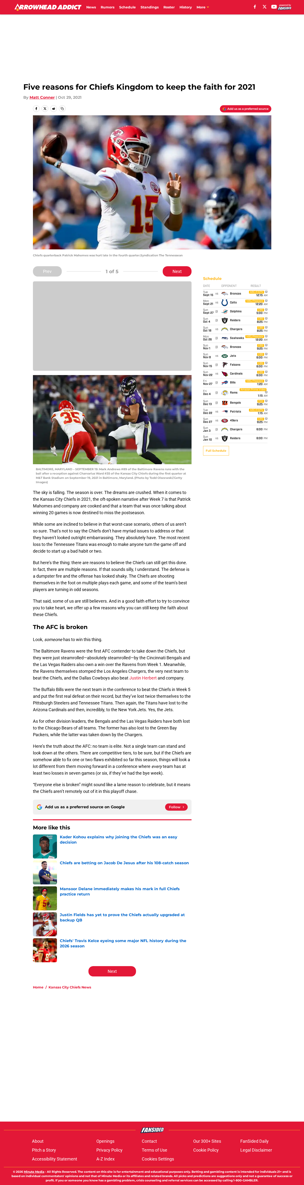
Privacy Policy (109, 1150)
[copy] (62, 108)
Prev (47, 271)
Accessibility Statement (54, 1158)
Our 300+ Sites (207, 1141)
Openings (105, 1141)
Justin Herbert (143, 677)
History (186, 7)
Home (38, 987)
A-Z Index (105, 1158)
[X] (265, 7)
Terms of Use (154, 1150)
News (91, 7)
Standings (150, 7)
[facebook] (255, 7)
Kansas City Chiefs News (70, 987)
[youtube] (274, 7)
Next (177, 271)
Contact (149, 1141)
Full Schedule (216, 450)
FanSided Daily (254, 1141)
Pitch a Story (44, 1150)
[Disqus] (162, 1058)
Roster (169, 7)
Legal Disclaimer (256, 1150)
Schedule (127, 7)
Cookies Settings (158, 1158)
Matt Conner (42, 97)
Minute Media (34, 1171)
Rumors (107, 7)
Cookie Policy (206, 1150)
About (37, 1141)
